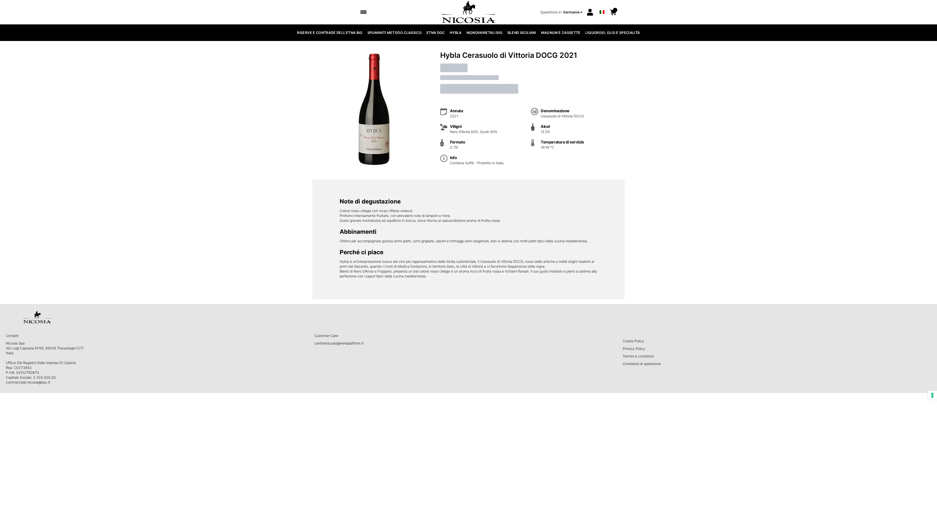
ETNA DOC (436, 32)
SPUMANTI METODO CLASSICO (394, 32)
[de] (602, 5)
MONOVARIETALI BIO (485, 32)
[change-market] (561, 12)
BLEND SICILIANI (522, 32)
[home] (468, 12)
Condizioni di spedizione (642, 364)
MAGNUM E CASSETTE (561, 32)
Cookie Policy (633, 341)
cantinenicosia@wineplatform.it (339, 343)
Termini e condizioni (638, 356)
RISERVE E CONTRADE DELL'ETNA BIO (329, 32)
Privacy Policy (634, 348)
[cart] (613, 12)
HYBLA (456, 32)
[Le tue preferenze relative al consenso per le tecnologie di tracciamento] (932, 395)
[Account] (590, 12)
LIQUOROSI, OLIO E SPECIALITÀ (612, 32)
